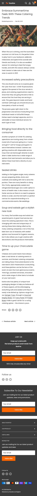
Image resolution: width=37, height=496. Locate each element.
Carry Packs (19, 298)
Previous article (10, 321)
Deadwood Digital (14, 492)
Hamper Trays (10, 295)
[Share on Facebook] (9, 310)
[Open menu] (3, 3)
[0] (33, 3)
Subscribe (18, 359)
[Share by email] (20, 310)
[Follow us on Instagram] (7, 379)
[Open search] (26, 3)
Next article (28, 321)
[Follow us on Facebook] (3, 379)
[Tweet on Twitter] (16, 310)
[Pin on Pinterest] (13, 310)
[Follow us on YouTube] (10, 379)
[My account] (30, 3)
